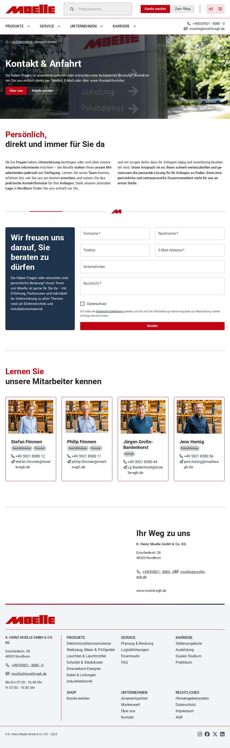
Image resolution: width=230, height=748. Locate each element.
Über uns (16, 91)
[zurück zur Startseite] (8, 42)
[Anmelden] (210, 9)
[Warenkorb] (220, 9)
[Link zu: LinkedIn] (222, 735)
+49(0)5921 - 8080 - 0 (209, 24)
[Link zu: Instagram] (200, 735)
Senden (152, 326)
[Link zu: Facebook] (207, 735)
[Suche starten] (72, 9)
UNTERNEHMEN (21, 42)
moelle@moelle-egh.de (207, 29)
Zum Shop (182, 9)
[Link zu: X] (215, 735)
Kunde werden (155, 9)
